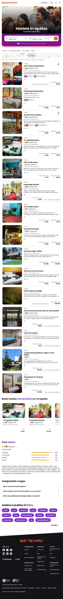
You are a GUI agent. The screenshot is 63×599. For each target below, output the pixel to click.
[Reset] (26, 38)
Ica (31, 520)
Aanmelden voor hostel (54, 565)
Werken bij (52, 557)
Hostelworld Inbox (54, 573)
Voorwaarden (30, 588)
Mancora (6, 515)
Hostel (26, 63)
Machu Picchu (20, 520)
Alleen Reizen (40, 565)
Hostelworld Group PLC (55, 549)
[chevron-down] (17, 448)
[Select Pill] (55, 2)
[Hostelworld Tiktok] (11, 553)
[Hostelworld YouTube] (3, 553)
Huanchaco (50, 515)
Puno (33, 510)
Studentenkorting (41, 569)
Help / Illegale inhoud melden (28, 569)
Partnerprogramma (54, 569)
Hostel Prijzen (40, 561)
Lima (14, 510)
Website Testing (52, 588)
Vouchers (43, 588)
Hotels (26, 553)
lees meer (41, 59)
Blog (38, 553)
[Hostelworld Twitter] (7, 550)
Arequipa (23, 510)
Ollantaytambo (27, 515)
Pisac (16, 515)
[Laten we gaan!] (56, 38)
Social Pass (40, 549)
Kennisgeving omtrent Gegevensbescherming (14, 588)
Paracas (39, 515)
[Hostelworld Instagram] (11, 550)
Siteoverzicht (5, 591)
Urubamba (42, 510)
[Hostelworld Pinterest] (7, 553)
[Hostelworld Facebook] (3, 550)
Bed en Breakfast (29, 557)
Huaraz (53, 510)
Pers (51, 553)
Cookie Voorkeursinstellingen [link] (17, 591)
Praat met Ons (28, 565)
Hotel (25, 308)
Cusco (6, 510)
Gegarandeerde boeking (41, 557)
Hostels (27, 549)
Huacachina (7, 520)
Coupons (38, 588)
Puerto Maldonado (43, 520)
